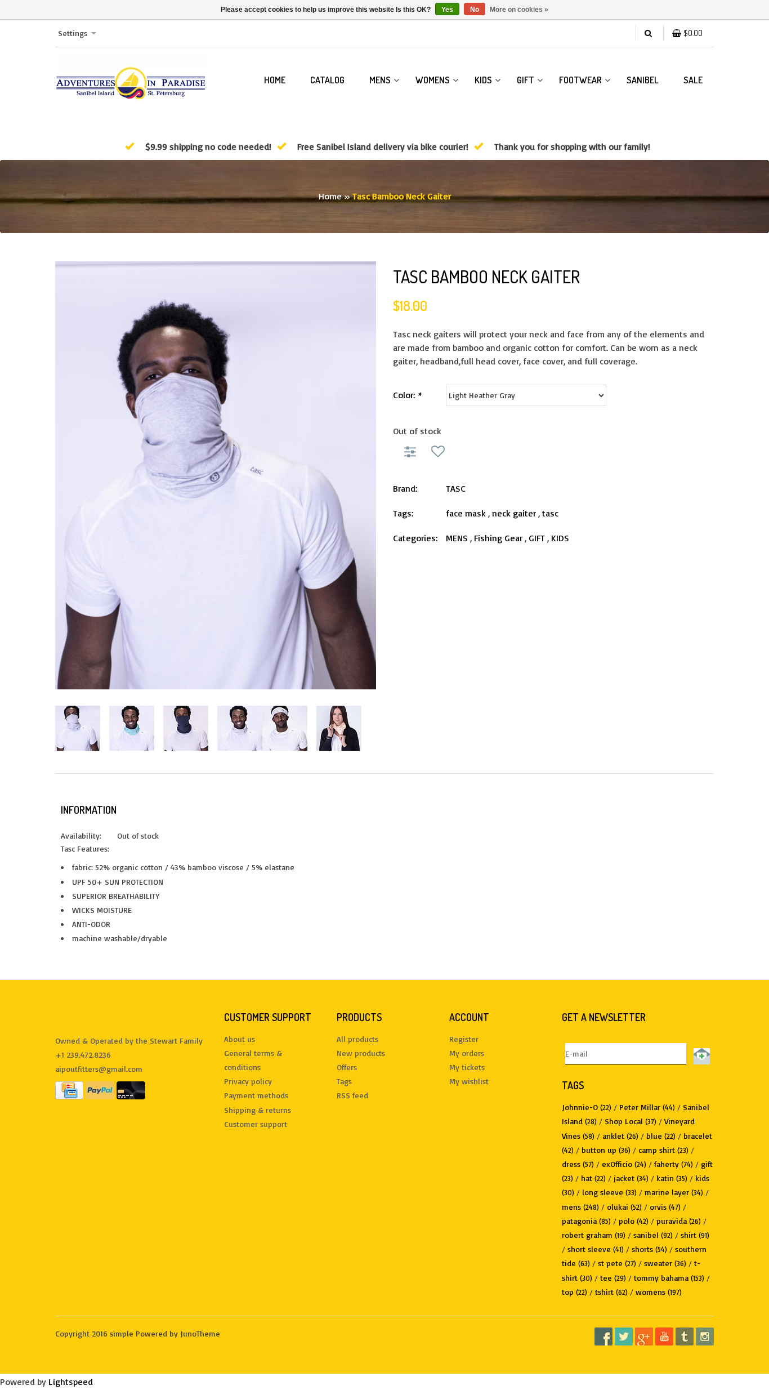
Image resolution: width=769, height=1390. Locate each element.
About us (239, 1039)
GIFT (525, 80)
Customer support (255, 1124)
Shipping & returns (257, 1110)
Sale (693, 80)
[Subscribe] (699, 1053)
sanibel (653, 1235)
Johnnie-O (586, 1107)
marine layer (674, 1192)
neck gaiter (514, 513)
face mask (466, 513)
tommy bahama (669, 1277)
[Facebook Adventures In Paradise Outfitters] (603, 1336)
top (574, 1292)
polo (634, 1221)
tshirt (611, 1292)
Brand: (405, 488)
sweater (665, 1263)
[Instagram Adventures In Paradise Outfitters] (705, 1336)
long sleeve (609, 1192)
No (474, 10)
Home (274, 80)
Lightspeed (70, 1381)
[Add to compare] (412, 451)
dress (578, 1164)
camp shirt (663, 1150)
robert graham (593, 1235)
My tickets (467, 1067)
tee (613, 1277)
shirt (695, 1235)
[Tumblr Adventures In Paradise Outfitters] (685, 1336)
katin (671, 1178)
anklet (620, 1135)
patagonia (586, 1221)
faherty (673, 1164)
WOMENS (432, 80)
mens (580, 1206)
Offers (347, 1067)
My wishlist (469, 1081)
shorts (649, 1249)
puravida (678, 1221)
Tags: (403, 513)
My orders (466, 1053)
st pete (617, 1263)
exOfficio (624, 1164)
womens (659, 1292)
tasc (550, 513)
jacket (631, 1178)
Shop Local (630, 1121)
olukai (624, 1206)
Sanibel (643, 80)
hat (593, 1178)
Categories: (415, 537)
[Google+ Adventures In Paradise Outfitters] (644, 1336)
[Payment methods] (69, 1089)
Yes (447, 10)
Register (464, 1039)
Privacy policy (248, 1081)
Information (89, 810)
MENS (380, 80)
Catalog (327, 80)
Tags (344, 1081)
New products (361, 1053)
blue (661, 1135)
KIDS (483, 80)
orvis (665, 1206)
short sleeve (595, 1249)
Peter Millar (647, 1107)
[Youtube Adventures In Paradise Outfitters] (664, 1336)
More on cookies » (519, 10)
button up (606, 1150)
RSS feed (352, 1095)
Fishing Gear (498, 537)
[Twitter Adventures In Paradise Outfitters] (624, 1336)
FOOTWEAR (580, 80)
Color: (407, 394)
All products (357, 1039)
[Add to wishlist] (438, 451)
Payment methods (256, 1095)
